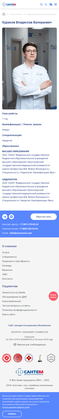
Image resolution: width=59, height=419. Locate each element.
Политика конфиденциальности (19, 309)
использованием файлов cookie (16, 407)
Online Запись (53, 296)
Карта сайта (8, 314)
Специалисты (9, 256)
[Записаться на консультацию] (51, 4)
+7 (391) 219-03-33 (20, 224)
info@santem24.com (17, 233)
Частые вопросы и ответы (16, 305)
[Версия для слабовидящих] (41, 4)
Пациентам (10, 286)
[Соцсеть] (4, 216)
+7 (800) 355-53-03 (20, 228)
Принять (12, 414)
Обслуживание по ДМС (14, 296)
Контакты (7, 278)
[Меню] (55, 4)
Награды (7, 265)
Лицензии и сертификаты (16, 261)
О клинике (9, 246)
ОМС (4, 274)
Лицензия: (30, 336)
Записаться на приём (13, 292)
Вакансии (7, 269)
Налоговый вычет (11, 301)
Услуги (5, 252)
